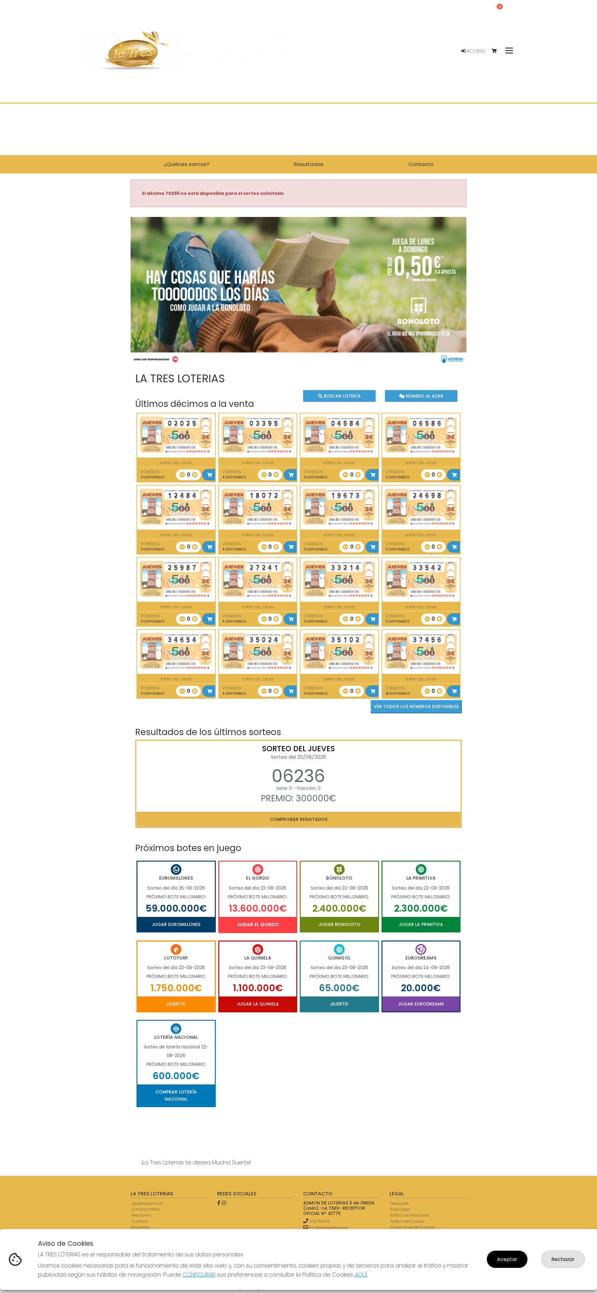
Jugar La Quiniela (258, 1004)
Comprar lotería (145, 1209)
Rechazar (563, 1259)
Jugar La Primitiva (421, 924)
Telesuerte (399, 1203)
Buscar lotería (341, 396)
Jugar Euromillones (176, 924)
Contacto (139, 1221)
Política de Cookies (407, 1221)
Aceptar (507, 1259)
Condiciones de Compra (412, 1227)
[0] (497, 51)
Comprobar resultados (298, 819)
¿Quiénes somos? (147, 1203)
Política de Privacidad (409, 1215)
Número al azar (423, 396)
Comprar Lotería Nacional (176, 1095)
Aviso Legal (400, 1209)
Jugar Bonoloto (339, 924)
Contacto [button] (420, 164)
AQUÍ (361, 1274)
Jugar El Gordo (258, 924)
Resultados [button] (308, 164)
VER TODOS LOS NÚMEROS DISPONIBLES (416, 706)
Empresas (140, 1227)
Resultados (141, 1215)
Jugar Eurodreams (421, 1004)
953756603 (320, 1221)
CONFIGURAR (199, 1274)
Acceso (475, 51)
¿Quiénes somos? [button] (186, 164)
